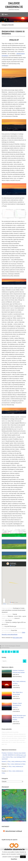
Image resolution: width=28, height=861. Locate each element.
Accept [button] (23, 856)
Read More (14, 859)
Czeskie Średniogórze (10, 646)
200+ (3, 646)
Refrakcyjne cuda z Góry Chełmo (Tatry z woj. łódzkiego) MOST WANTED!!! (14, 757)
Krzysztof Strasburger (20, 36)
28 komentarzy (5, 647)
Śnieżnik (18, 646)
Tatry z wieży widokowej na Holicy (17, 761)
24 (14, 651)
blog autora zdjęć (17, 637)
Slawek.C (4, 761)
